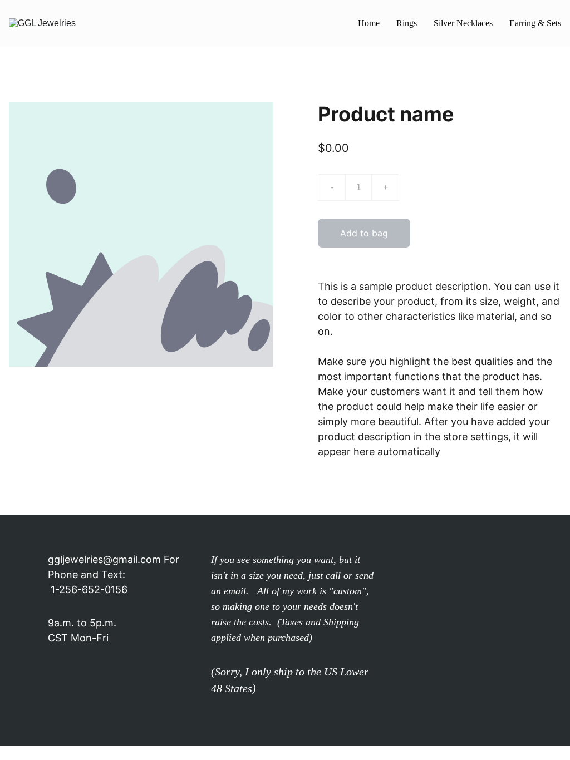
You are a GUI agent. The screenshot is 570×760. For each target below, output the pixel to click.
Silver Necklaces (463, 23)
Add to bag (364, 233)
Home (369, 23)
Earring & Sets (535, 23)
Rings (406, 23)
